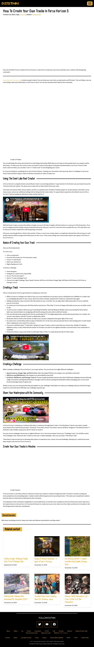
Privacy (44, 637)
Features (23, 14)
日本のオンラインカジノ (61, 633)
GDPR (68, 637)
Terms (37, 637)
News (8, 631)
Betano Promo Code (81, 631)
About (15, 637)
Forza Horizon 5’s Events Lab (12, 80)
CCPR (75, 637)
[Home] (10, 3)
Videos (16, 631)
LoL (22, 631)
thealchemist (36, 14)
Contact (7, 637)
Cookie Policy (85, 637)
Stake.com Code (45, 633)
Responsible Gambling (56, 637)
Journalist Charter (26, 637)
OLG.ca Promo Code (31, 633)
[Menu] (90, 3)
